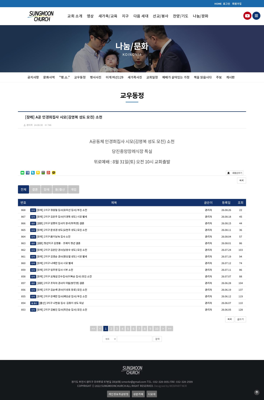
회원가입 (237, 3)
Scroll (256, 392)
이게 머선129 (114, 77)
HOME (218, 3)
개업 (74, 189)
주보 (219, 77)
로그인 (226, 3)
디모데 (152, 394)
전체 (23, 189)
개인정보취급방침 (118, 394)
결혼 (35, 189)
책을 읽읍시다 (203, 77)
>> (170, 328)
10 (156, 328)
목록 (241, 180)
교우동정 (80, 77)
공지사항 (33, 77)
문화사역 (49, 77)
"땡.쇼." (64, 77)
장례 (46, 189)
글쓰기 (240, 319)
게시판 (230, 77)
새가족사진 (135, 77)
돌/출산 (60, 189)
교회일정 (152, 77)
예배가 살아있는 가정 (175, 77)
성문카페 (138, 394)
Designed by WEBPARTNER (170, 386)
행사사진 (95, 77)
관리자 (208, 210)
